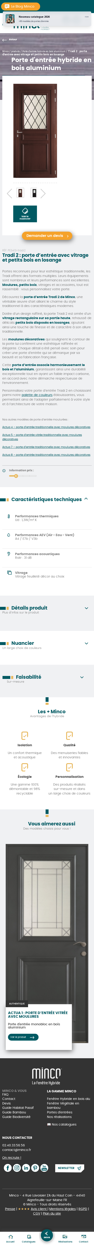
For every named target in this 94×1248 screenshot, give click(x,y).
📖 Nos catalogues (61, 1124)
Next (42, 193)
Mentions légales (62, 1209)
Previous (8, 193)
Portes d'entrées (59, 1112)
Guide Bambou (14, 1112)
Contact (8, 1099)
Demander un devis (44, 236)
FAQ (5, 1094)
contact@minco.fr (16, 1150)
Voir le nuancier (25, 217)
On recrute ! (11, 1157)
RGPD (82, 1209)
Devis (6, 1103)
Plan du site (52, 1213)
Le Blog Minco (22, 6)
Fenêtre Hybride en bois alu (68, 1099)
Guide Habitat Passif (18, 1108)
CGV (36, 1213)
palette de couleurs (37, 395)
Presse (10, 1209)
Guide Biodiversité (16, 1117)
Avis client (39, 1209)
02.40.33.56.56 (13, 1145)
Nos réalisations (59, 1117)
